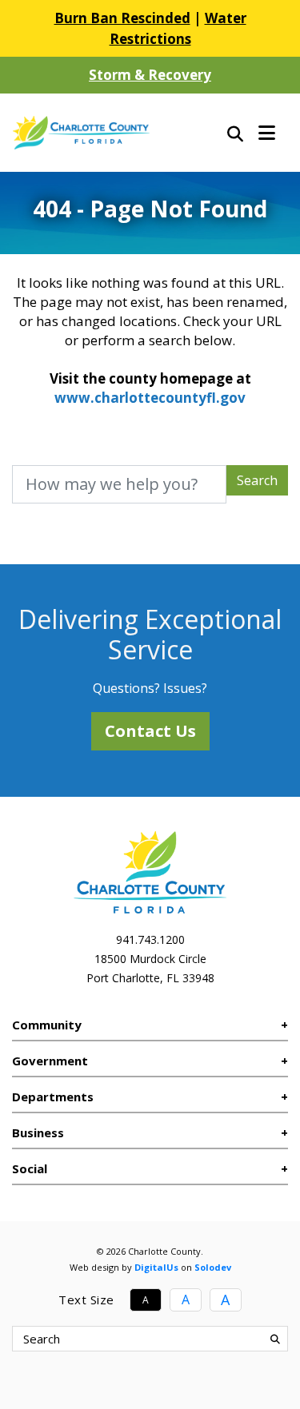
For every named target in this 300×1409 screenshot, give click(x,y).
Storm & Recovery (150, 75)
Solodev (212, 1267)
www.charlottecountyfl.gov (150, 397)
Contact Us (150, 731)
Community (47, 1025)
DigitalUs (156, 1267)
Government (50, 1061)
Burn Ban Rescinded (122, 18)
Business (38, 1132)
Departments (53, 1097)
